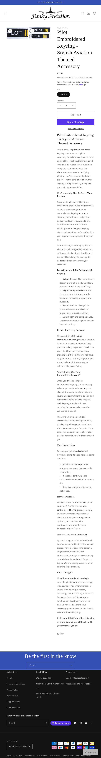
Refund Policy (12, 696)
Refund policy (29, 755)
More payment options (76, 128)
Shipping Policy (13, 701)
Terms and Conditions (16, 684)
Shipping (72, 77)
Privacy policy (42, 755)
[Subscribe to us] (71, 665)
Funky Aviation (17, 756)
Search (9, 678)
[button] (5, 13)
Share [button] (62, 634)
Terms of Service (13, 707)
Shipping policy (68, 755)
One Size (63, 94)
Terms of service (54, 755)
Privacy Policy (12, 690)
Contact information (83, 755)
